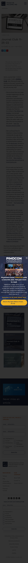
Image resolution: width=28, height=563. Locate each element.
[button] (26, 258)
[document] (14, 281)
